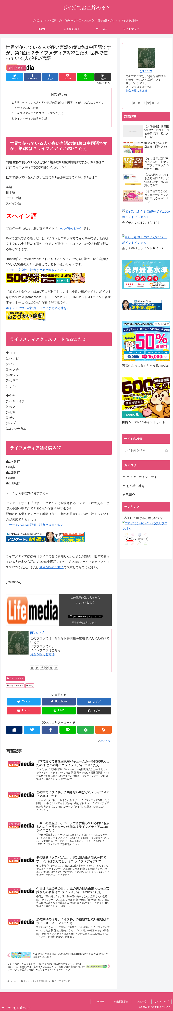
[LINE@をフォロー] (46, 668)
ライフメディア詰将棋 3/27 (30, 118)
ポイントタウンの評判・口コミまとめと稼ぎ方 (38, 308)
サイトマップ (161, 1001)
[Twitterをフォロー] (37, 668)
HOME (100, 1001)
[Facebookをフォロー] (42, 668)
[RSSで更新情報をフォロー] (56, 668)
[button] (167, 451)
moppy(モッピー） (70, 228)
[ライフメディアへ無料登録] (146, 360)
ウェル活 (141, 1001)
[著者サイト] (32, 668)
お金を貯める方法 (51, 567)
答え (31, 685)
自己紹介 (129, 494)
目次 (54, 94)
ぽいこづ (37, 633)
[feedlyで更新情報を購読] (51, 668)
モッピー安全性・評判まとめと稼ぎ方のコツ (36, 270)
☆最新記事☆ (121, 1001)
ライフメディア (16, 678)
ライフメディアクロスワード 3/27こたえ (39, 113)
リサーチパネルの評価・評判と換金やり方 (35, 525)
